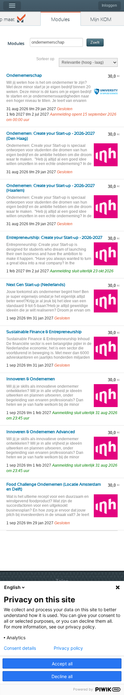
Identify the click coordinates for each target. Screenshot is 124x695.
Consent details (20, 648)
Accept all (62, 663)
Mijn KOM (100, 19)
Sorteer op (45, 59)
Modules (60, 19)
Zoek (95, 42)
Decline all (62, 676)
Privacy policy (68, 648)
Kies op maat (7, 19)
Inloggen (109, 5)
